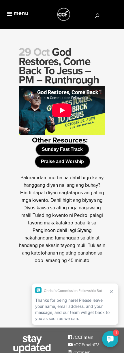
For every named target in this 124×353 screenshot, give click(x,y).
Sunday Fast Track (62, 149)
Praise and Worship (62, 161)
